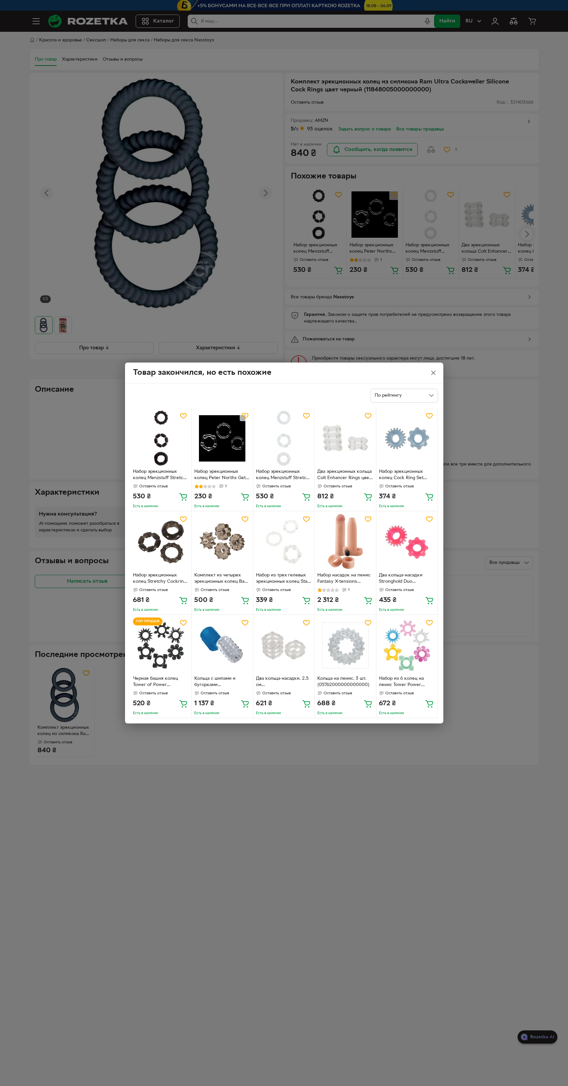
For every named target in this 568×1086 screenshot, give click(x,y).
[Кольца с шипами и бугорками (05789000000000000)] (222, 645)
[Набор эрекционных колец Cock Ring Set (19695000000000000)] (407, 439)
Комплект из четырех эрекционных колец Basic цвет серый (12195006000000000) (222, 579)
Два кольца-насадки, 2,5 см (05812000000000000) (282, 682)
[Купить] (183, 496)
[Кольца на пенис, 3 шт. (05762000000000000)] (345, 645)
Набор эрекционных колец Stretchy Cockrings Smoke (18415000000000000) (161, 579)
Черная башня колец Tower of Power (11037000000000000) (158, 682)
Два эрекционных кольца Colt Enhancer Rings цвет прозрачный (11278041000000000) (344, 475)
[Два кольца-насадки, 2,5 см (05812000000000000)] (284, 645)
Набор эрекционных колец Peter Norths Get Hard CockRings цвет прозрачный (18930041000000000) (220, 475)
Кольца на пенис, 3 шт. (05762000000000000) (343, 681)
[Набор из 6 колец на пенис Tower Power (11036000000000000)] (407, 645)
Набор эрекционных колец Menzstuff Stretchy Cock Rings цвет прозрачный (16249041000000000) (283, 475)
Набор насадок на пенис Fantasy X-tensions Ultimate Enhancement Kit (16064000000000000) (344, 579)
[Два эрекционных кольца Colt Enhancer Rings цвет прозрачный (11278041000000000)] (345, 439)
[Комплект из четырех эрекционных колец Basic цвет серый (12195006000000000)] (222, 542)
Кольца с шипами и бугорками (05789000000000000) (220, 682)
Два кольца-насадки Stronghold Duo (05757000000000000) (405, 579)
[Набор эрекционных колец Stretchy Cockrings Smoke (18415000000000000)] (161, 542)
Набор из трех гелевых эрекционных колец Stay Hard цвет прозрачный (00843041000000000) (283, 579)
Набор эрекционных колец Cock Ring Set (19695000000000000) (404, 475)
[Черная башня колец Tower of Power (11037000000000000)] (161, 645)
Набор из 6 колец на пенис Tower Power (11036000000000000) (404, 682)
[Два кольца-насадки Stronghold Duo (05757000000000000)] (407, 542)
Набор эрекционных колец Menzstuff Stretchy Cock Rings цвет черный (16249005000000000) (160, 475)
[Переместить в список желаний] (183, 416)
